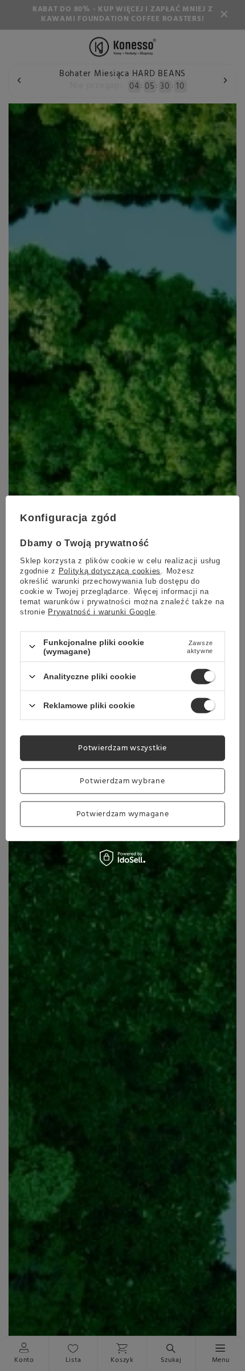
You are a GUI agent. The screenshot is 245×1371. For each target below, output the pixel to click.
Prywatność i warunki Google (101, 611)
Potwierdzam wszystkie (122, 747)
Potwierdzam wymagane (122, 813)
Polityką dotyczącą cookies (110, 570)
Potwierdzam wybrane (122, 780)
